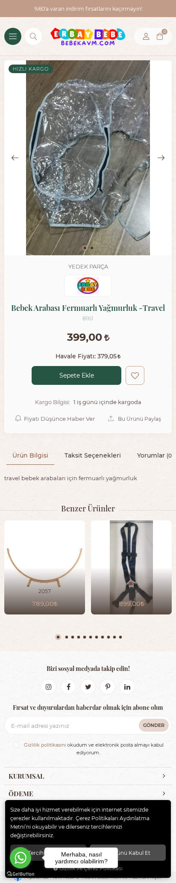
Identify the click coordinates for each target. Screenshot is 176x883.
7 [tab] (96, 637)
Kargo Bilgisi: (52, 402)
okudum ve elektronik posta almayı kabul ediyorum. (94, 749)
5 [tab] (84, 637)
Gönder (153, 725)
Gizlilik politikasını (45, 745)
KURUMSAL (26, 776)
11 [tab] (120, 637)
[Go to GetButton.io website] (20, 874)
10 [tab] (114, 637)
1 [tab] (58, 637)
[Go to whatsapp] (20, 857)
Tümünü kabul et (127, 852)
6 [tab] (90, 637)
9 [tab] (108, 637)
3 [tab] (72, 637)
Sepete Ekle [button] (76, 375)
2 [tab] (66, 637)
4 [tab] (78, 637)
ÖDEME (21, 793)
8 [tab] (102, 637)
